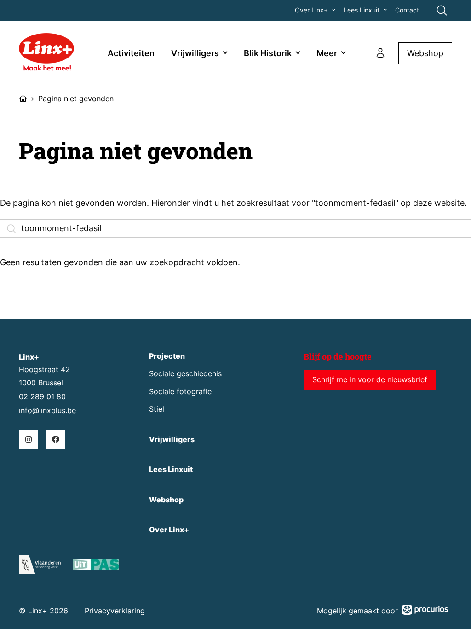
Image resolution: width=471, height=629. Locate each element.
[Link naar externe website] (96, 566)
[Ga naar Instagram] (28, 439)
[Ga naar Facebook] (55, 439)
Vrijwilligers (195, 53)
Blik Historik (268, 53)
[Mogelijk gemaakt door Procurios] (425, 611)
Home (23, 97)
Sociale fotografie (180, 391)
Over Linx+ (311, 10)
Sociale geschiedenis (185, 373)
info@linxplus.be (47, 410)
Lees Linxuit (361, 10)
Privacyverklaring (115, 610)
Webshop (425, 53)
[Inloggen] (380, 53)
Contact (407, 10)
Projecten (167, 356)
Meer (326, 53)
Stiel (156, 409)
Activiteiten (131, 53)
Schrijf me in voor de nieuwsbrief (369, 379)
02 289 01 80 (42, 396)
